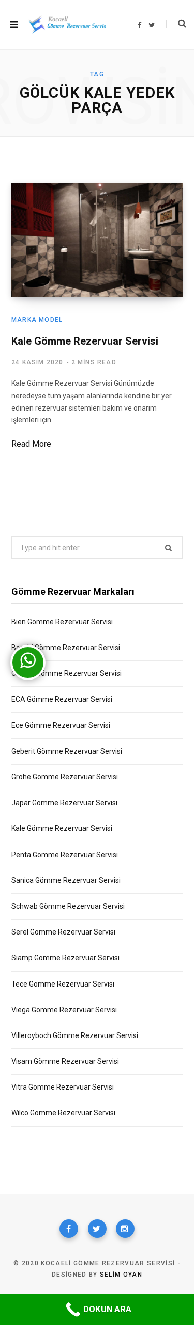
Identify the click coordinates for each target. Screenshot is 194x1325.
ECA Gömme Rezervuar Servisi (61, 699)
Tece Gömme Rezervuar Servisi (62, 984)
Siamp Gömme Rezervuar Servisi (65, 958)
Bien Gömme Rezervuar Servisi (62, 622)
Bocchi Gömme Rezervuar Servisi (65, 647)
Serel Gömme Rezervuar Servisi (63, 932)
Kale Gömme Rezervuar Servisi (84, 341)
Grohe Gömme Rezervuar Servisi (64, 777)
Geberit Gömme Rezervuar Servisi (66, 751)
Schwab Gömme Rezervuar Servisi (68, 906)
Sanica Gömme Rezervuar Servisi (66, 880)
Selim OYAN (121, 1274)
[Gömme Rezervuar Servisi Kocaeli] (67, 24)
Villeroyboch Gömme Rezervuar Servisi (74, 1035)
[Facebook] (68, 1228)
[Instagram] (125, 1228)
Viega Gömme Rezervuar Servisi (64, 1010)
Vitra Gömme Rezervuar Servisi (62, 1087)
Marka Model (37, 320)
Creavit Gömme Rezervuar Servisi (66, 673)
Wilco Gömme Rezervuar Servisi (63, 1113)
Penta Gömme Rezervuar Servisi (64, 855)
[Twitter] (97, 1228)
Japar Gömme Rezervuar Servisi (64, 803)
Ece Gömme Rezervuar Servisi (60, 725)
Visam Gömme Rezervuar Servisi (65, 1061)
